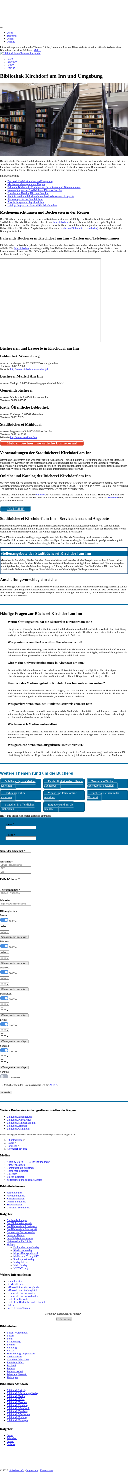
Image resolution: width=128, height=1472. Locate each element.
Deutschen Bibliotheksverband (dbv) (79, 228)
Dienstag (4, 941)
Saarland (11, 1365)
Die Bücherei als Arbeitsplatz (22, 1226)
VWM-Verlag (20, 1268)
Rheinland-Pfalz (15, 1362)
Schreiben (12, 35)
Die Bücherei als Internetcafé (22, 1229)
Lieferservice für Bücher (19, 1241)
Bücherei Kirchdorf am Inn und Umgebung (30, 181)
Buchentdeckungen (17, 1220)
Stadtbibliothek (14, 1204)
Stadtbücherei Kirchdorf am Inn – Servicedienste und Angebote (41, 196)
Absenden (6, 1092)
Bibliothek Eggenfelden (19, 1116)
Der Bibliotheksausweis (19, 1223)
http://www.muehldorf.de (23, 437)
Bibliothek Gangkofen (18, 1128)
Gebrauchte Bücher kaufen (21, 1232)
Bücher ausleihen (16, 1164)
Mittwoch (5, 967)
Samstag (4, 1045)
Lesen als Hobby (15, 1235)
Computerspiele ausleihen (20, 1167)
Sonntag (4, 1071)
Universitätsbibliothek (18, 1207)
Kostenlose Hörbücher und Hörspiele (26, 1302)
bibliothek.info (16, 1470)
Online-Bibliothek (16, 1201)
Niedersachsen (14, 1356)
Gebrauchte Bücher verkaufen (22, 1296)
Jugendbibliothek (16, 1195)
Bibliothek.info (14, 1140)
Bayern (10, 1142)
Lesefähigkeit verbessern (20, 1238)
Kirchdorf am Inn (17, 1148)
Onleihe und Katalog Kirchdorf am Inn (28, 193)
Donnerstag (6, 993)
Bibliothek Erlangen (17, 1420)
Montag (4, 915)
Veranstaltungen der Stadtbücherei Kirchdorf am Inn (35, 190)
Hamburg (12, 1347)
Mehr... (37, 50)
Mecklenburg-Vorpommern (21, 1353)
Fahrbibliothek (60, 222)
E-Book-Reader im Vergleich (22, 1290)
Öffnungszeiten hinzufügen (14, 937)
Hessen (10, 1350)
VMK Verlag (20, 1265)
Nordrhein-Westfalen (18, 1359)
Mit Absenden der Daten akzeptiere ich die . (30, 1085)
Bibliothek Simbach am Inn (21, 1122)
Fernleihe (113, 497)
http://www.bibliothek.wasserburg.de (29, 369)
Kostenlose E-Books (17, 1299)
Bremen (11, 1344)
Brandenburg (13, 1341)
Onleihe (11, 41)
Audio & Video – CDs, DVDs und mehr (28, 1161)
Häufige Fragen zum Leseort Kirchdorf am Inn (32, 205)
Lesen (10, 32)
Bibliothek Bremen (17, 1402)
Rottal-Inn (12, 1145)
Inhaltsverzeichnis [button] (9, 175)
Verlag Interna (20, 1262)
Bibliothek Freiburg (17, 1417)
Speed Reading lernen (18, 1308)
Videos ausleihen (15, 1176)
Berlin (10, 1338)
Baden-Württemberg (17, 1332)
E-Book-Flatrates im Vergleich (23, 1287)
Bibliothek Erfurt (15, 1399)
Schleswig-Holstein (17, 1374)
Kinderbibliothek (15, 1198)
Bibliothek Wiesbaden (18, 1414)
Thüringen (12, 1377)
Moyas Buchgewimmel (25, 1253)
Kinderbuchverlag (22, 1250)
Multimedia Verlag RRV (26, 1256)
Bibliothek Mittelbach (18, 1408)
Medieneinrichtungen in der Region (26, 184)
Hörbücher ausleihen (17, 1170)
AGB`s (53, 1085)
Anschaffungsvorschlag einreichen (26, 202)
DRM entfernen (15, 1284)
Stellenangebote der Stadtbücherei (25, 199)
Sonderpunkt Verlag (23, 1259)
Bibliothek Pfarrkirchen (19, 1119)
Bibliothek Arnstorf (17, 1125)
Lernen (10, 38)
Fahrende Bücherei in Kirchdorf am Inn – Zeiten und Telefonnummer (44, 187)
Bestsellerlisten (14, 1281)
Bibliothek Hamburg (17, 1405)
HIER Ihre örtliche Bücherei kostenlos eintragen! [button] (26, 815)
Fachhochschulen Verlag (26, 1247)
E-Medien (12, 1173)
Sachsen (11, 1368)
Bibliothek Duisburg (17, 1411)
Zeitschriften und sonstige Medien (24, 1179)
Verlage (11, 1244)
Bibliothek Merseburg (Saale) (22, 1393)
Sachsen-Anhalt (15, 1371)
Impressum (32, 1470)
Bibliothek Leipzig (16, 1390)
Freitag (3, 1019)
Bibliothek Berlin (16, 1396)
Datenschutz (46, 1470)
